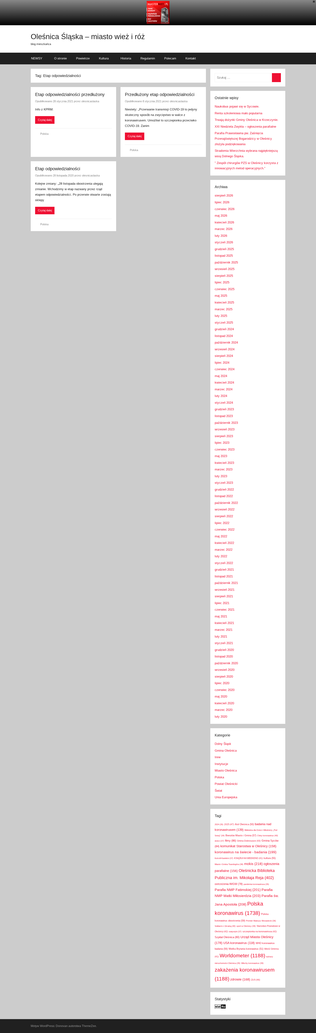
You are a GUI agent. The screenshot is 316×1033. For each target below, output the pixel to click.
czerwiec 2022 (224, 529)
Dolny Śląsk (223, 744)
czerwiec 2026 (224, 209)
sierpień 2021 (224, 596)
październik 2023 (226, 423)
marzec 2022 (223, 549)
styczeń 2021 (224, 643)
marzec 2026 (223, 229)
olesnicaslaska (90, 101)
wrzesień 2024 (224, 349)
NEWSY (36, 58)
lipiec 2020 (222, 683)
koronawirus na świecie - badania (245, 852)
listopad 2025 (224, 255)
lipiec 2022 (222, 523)
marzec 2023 (223, 469)
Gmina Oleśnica (226, 750)
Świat (218, 790)
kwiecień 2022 (224, 543)
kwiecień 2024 (224, 382)
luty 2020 (221, 716)
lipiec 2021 (222, 603)
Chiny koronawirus (267, 835)
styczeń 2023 (224, 483)
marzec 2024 (223, 389)
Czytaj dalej (45, 119)
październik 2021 (226, 583)
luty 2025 (221, 316)
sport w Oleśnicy (246, 926)
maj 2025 (221, 295)
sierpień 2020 (224, 676)
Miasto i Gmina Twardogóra (229, 864)
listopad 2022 (224, 496)
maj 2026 (221, 215)
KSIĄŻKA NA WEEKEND (248, 858)
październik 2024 (226, 342)
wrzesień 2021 (224, 589)
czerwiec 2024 (224, 369)
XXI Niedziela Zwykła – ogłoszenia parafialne (245, 126)
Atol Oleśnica (244, 824)
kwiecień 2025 (224, 302)
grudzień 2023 (224, 409)
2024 (219, 824)
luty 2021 (221, 636)
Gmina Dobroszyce (249, 841)
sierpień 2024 (224, 356)
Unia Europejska (226, 797)
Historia (126, 58)
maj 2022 (221, 536)
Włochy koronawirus (252, 963)
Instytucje (221, 764)
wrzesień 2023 (224, 429)
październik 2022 (226, 503)
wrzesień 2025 (224, 269)
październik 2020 (226, 663)
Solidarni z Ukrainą (225, 926)
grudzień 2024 (224, 329)
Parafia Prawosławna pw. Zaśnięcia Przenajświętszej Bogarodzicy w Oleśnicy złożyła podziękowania (243, 138)
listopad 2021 (224, 576)
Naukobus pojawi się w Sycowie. (237, 106)
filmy (230, 840)
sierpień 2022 (224, 516)
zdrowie (240, 979)
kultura (270, 858)
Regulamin (147, 58)
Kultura (104, 58)
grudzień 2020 (224, 650)
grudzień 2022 (224, 489)
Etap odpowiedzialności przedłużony (70, 94)
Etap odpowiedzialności (57, 168)
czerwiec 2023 (224, 449)
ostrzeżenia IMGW (229, 884)
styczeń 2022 (224, 563)
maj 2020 (221, 696)
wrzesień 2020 (224, 670)
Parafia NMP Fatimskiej (238, 890)
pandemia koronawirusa (256, 884)
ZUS (255, 980)
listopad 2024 (224, 336)
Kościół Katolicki (224, 858)
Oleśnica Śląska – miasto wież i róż (88, 37)
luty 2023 (221, 476)
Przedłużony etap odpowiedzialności (159, 94)
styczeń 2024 (224, 402)
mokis (253, 864)
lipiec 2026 (222, 202)
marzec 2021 (223, 630)
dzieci (219, 841)
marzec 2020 (223, 710)
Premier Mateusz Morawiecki (261, 921)
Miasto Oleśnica (226, 770)
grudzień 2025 (224, 249)
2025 (229, 824)
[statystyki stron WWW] (220, 1007)
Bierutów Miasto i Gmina (240, 835)
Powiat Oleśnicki (226, 784)
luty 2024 (221, 396)
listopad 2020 (224, 656)
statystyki (235, 931)
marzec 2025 (223, 309)
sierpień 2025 (224, 276)
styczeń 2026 (224, 242)
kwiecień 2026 (224, 222)
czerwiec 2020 (224, 690)
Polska (44, 133)
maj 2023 (221, 456)
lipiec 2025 (222, 282)
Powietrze (83, 58)
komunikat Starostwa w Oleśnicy (248, 846)
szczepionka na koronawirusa (259, 931)
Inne (218, 757)
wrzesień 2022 (224, 509)
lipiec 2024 (222, 362)
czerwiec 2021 (224, 609)
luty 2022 (221, 556)
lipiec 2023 (222, 442)
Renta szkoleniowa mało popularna (238, 113)
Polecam (170, 58)
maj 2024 (221, 376)
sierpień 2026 (224, 195)
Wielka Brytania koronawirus (246, 949)
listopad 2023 (224, 416)
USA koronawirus (239, 943)
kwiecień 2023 (224, 463)
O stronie (60, 58)
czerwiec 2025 (224, 289)
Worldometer (242, 955)
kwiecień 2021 (224, 623)
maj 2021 (221, 616)
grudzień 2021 (224, 569)
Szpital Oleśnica (227, 937)
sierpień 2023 (224, 436)
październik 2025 (226, 262)
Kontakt (190, 58)
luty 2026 (221, 235)
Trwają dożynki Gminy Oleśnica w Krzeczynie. (246, 120)
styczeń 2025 (224, 322)
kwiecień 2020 (224, 703)
